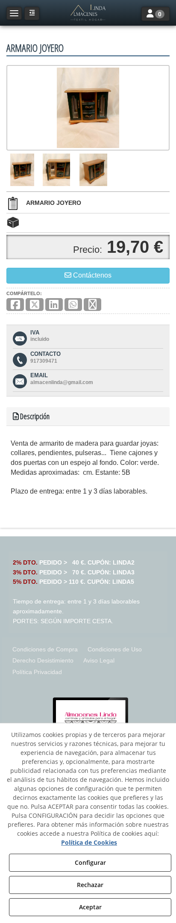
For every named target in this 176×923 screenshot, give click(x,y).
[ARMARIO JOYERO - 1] (22, 170)
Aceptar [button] (90, 907)
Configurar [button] (90, 862)
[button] (88, 12)
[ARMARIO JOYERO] (88, 108)
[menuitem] (45, 649)
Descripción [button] (34, 416)
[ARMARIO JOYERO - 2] (56, 170)
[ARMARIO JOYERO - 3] (93, 170)
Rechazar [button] (90, 885)
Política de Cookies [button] (89, 842)
